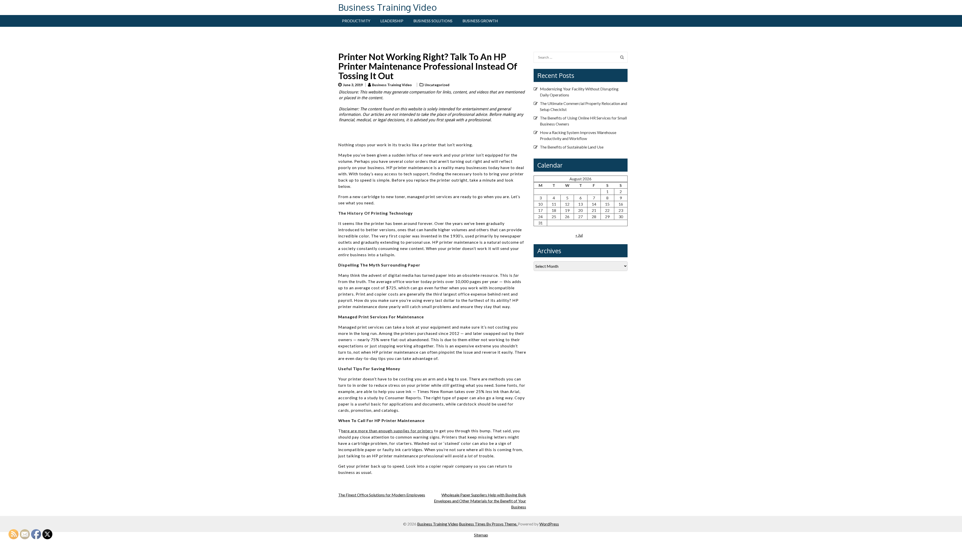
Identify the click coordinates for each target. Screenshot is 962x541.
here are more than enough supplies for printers (387, 430)
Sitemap (481, 534)
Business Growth (480, 21)
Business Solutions (432, 21)
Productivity (356, 21)
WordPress (549, 523)
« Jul (579, 235)
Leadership (391, 21)
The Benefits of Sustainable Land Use (572, 147)
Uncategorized (437, 85)
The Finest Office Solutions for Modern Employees (381, 494)
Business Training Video (387, 7)
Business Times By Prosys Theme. (488, 523)
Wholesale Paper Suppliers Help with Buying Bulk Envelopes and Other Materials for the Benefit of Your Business (480, 500)
